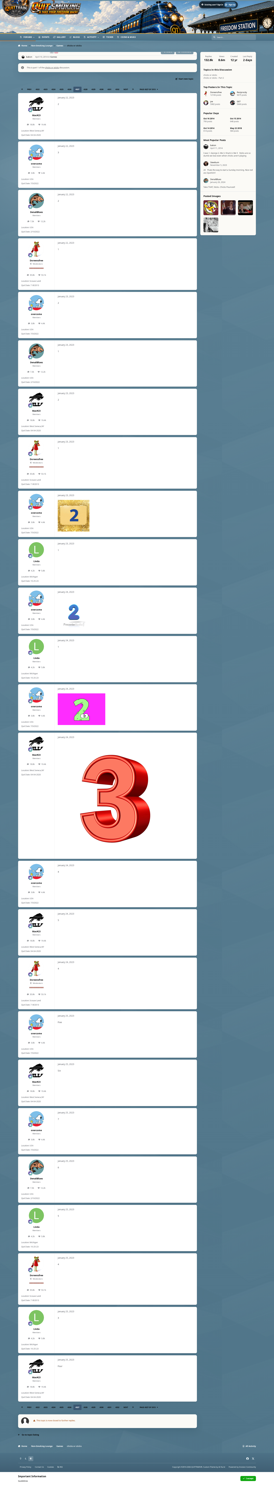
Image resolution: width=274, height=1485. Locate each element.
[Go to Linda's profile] (36, 549)
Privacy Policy (25, 1467)
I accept (249, 1478)
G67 (239, 101)
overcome (36, 163)
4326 (69, 89)
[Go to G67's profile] (232, 102)
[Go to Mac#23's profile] (36, 103)
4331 (109, 89)
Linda (36, 561)
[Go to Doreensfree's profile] (36, 249)
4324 (53, 89)
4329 (93, 89)
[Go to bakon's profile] (23, 57)
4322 (37, 89)
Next (126, 89)
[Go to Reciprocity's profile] (232, 93)
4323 (45, 89)
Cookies (50, 1467)
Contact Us (39, 1467)
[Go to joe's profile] (205, 102)
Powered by (242, 1467)
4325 (61, 89)
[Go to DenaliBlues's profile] (36, 200)
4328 (85, 89)
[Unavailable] (115, 743)
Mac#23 (36, 115)
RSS (61, 1467)
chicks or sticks (52, 67)
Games (53, 57)
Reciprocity (242, 92)
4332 (117, 89)
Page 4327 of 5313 (148, 89)
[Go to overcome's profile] (36, 152)
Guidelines (23, 1481)
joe (211, 101)
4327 (77, 89)
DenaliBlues (36, 212)
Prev (29, 89)
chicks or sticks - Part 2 (213, 78)
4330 (101, 89)
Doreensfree (36, 260)
